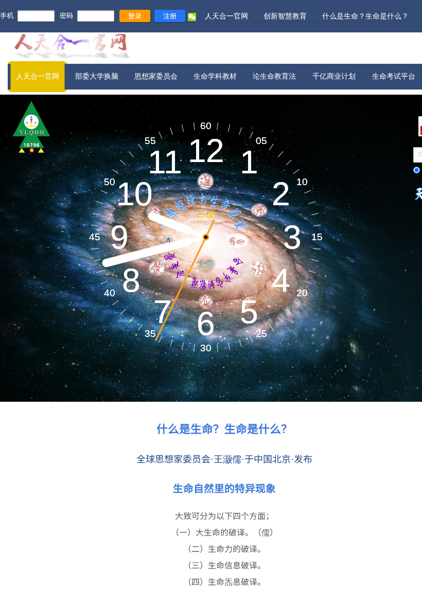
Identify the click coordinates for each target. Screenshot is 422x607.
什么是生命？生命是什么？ (365, 16)
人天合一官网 (226, 16)
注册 (170, 16)
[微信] (192, 19)
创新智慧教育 (285, 16)
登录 (135, 16)
